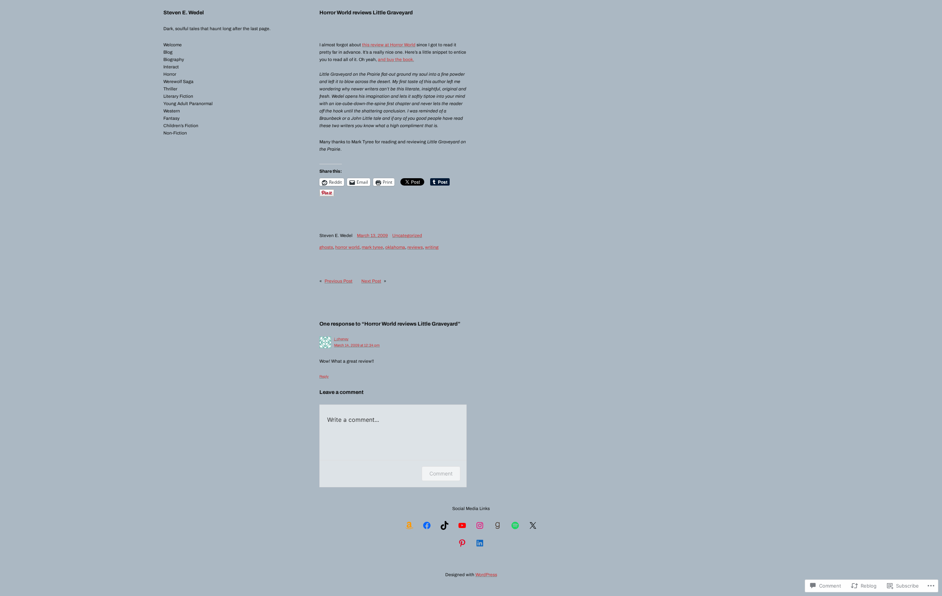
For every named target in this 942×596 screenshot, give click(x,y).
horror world (347, 247)
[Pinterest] (462, 543)
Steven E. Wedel (183, 12)
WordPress (486, 574)
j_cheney (341, 339)
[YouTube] (462, 525)
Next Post (371, 281)
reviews (415, 247)
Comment (441, 473)
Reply (324, 376)
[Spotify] (515, 525)
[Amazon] (409, 525)
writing (432, 247)
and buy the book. (396, 59)
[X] (532, 525)
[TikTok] (444, 525)
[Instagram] (479, 525)
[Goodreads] (497, 525)
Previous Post (339, 281)
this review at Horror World (388, 44)
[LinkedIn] (479, 543)
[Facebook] (426, 525)
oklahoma (395, 247)
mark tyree (372, 247)
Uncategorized (407, 235)
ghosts (326, 247)
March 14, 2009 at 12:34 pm (357, 345)
